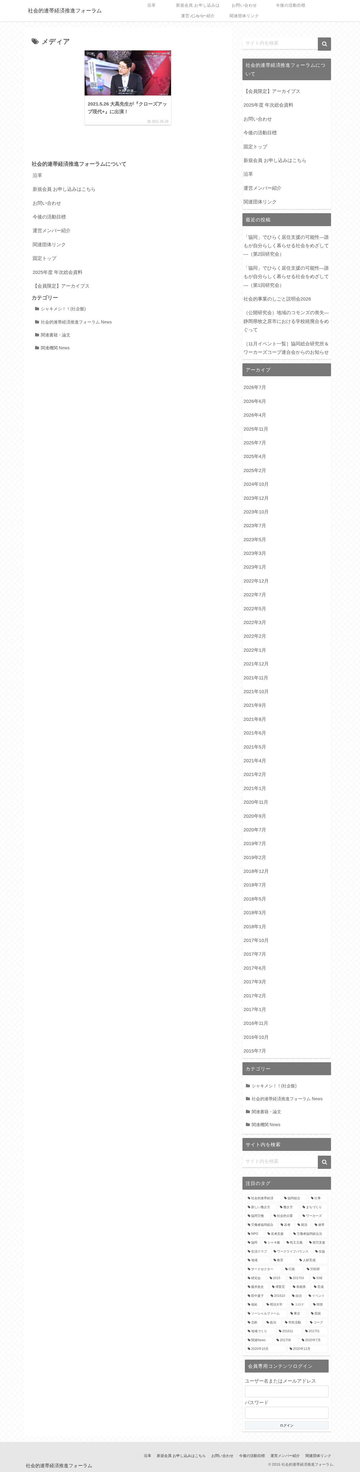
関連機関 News (55, 347)
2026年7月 (255, 387)
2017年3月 (255, 981)
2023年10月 (256, 512)
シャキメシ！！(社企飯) (63, 308)
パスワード (257, 1402)
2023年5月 (255, 539)
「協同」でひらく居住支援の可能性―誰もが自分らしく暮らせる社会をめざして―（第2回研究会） (286, 246)
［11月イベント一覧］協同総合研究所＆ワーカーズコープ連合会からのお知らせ (286, 348)
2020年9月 (255, 816)
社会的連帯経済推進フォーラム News (76, 322)
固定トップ (44, 258)
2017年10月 (256, 940)
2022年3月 (255, 622)
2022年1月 (255, 650)
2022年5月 (255, 608)
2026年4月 (255, 415)
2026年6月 (255, 401)
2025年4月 (255, 456)
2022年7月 (255, 594)
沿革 (37, 175)
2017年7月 (255, 954)
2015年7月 (255, 1051)
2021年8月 (255, 719)
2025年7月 (255, 442)
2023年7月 (255, 525)
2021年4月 (255, 760)
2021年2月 (255, 774)
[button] (324, 44)
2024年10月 (256, 484)
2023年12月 (256, 498)
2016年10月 (256, 1037)
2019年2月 (255, 857)
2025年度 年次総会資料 (57, 272)
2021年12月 (256, 663)
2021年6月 (255, 733)
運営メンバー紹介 (52, 230)
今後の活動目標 (49, 217)
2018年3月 (255, 912)
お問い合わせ (47, 203)
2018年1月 (255, 926)
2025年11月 (256, 429)
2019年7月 (255, 843)
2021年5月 (255, 747)
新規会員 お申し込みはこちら (64, 189)
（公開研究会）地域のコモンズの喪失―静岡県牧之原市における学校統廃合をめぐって (286, 321)
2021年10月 (256, 691)
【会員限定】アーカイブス (61, 286)
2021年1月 (255, 788)
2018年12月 (256, 871)
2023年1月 (255, 567)
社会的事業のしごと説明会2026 (277, 299)
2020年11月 (256, 802)
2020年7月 (255, 829)
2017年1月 (255, 1009)
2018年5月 (255, 899)
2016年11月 (256, 1023)
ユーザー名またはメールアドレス (280, 1381)
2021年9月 (255, 705)
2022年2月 (255, 636)
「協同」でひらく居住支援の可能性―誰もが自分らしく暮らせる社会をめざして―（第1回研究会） (286, 276)
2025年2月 (255, 470)
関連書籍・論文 (55, 334)
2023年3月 (255, 553)
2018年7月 (255, 885)
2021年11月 (256, 677)
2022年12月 (256, 581)
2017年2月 (255, 995)
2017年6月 (255, 968)
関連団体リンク (49, 244)
